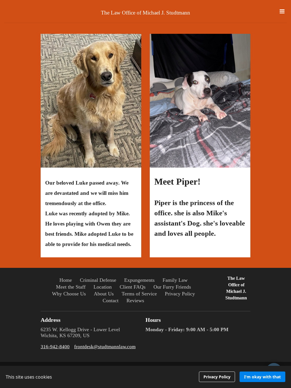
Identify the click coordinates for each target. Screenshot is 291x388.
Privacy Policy (180, 294)
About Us (104, 294)
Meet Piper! (199, 207)
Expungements (139, 280)
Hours (153, 320)
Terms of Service (139, 294)
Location (102, 287)
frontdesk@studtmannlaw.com (105, 346)
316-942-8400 (55, 346)
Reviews (135, 300)
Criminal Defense (98, 280)
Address (51, 320)
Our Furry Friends (172, 287)
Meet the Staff (71, 287)
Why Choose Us (69, 294)
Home (65, 280)
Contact (111, 300)
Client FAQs (133, 287)
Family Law (175, 280)
